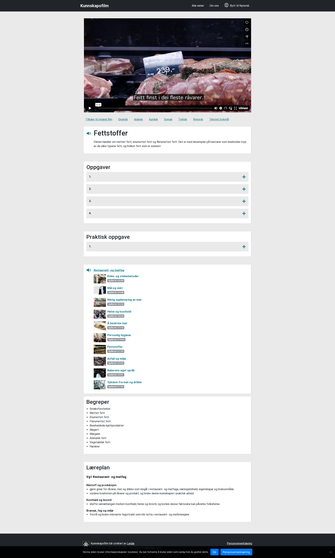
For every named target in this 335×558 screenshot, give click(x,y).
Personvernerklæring (239, 543)
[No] (330, 552)
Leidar (131, 543)
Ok (214, 552)
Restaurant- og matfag (109, 270)
